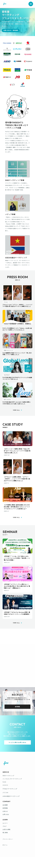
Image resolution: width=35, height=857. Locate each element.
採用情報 (17, 706)
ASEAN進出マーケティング (11, 796)
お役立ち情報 (6, 829)
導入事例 (5, 832)
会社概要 (5, 805)
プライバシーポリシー (8, 839)
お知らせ (5, 811)
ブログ (4, 826)
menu (30, 4)
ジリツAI (5, 792)
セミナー (5, 823)
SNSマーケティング (8, 775)
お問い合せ (6, 814)
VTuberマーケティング (10, 789)
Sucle (4, 782)
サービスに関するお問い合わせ (17, 742)
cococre (5, 785)
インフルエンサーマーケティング (12, 779)
